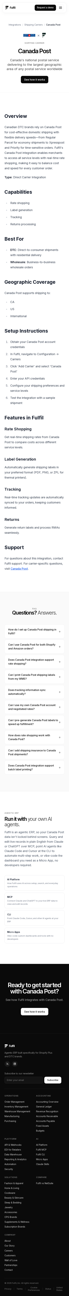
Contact (8, 1270)
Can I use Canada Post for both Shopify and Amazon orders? (31, 646)
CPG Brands (10, 1217)
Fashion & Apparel (13, 1183)
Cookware (9, 1193)
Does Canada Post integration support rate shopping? (31, 661)
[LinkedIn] (15, 1064)
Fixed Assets (42, 1126)
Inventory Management (16, 1106)
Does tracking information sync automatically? (27, 691)
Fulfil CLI (40, 1154)
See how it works (34, 79)
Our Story (9, 1245)
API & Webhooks (13, 1145)
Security (8, 1169)
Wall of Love (10, 1260)
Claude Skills (42, 1164)
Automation (10, 1164)
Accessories (10, 1212)
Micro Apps (42, 1159)
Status (48, 1289)
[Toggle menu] (60, 8)
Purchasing (10, 1121)
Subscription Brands (14, 1226)
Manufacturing (11, 1116)
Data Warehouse (13, 1154)
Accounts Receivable (47, 1116)
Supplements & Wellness (16, 1222)
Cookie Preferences (34, 1288)
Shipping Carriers (33, 24)
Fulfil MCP (41, 1149)
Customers (10, 1255)
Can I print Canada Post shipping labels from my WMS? (31, 676)
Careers (8, 1250)
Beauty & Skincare (13, 1197)
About (7, 1241)
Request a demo (45, 7)
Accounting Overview (47, 1102)
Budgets (40, 1130)
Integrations (15, 24)
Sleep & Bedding (12, 1202)
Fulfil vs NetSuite (44, 1183)
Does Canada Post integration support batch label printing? (31, 767)
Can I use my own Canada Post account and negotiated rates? (32, 707)
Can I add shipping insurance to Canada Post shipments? (32, 752)
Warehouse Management (17, 1111)
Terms (20, 1289)
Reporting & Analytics (15, 1159)
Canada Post (19, 568)
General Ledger (44, 1106)
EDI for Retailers (12, 1149)
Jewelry (8, 1207)
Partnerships (10, 1265)
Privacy (7, 1289)
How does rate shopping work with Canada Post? (29, 737)
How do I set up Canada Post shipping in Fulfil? (32, 631)
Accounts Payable (45, 1121)
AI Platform (41, 1145)
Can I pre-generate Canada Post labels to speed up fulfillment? (33, 722)
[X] (7, 1064)
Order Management (14, 1102)
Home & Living (11, 1188)
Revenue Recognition (47, 1111)
